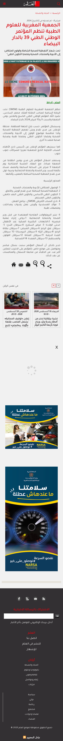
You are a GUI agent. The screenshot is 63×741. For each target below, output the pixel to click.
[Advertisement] (29, 370)
